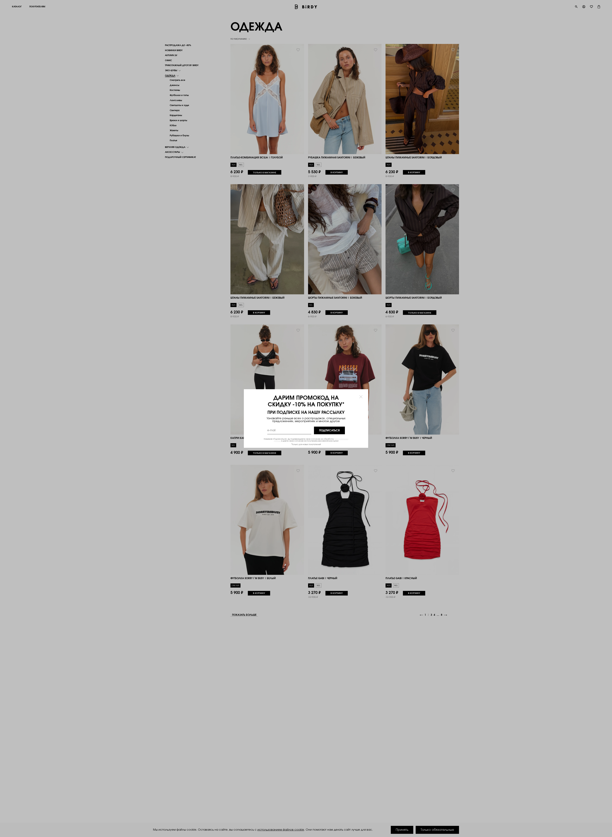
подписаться (329, 430)
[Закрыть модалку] (360, 396)
